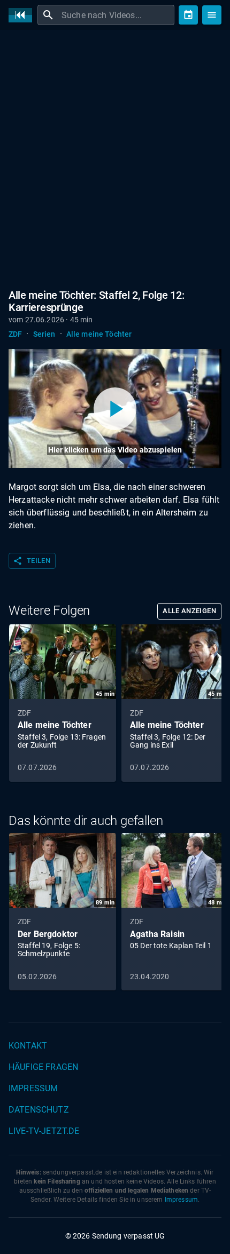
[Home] (23, 15)
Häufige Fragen (43, 1067)
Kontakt (28, 1046)
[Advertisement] (115, 157)
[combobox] (116, 15)
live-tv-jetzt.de (44, 1131)
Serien (44, 334)
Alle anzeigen (189, 611)
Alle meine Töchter (99, 334)
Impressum (33, 1088)
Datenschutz (39, 1110)
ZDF (15, 334)
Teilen (31, 561)
